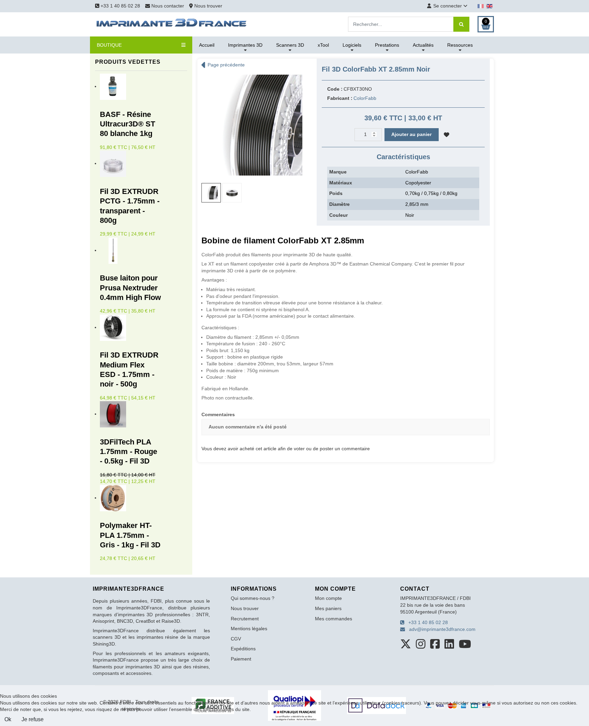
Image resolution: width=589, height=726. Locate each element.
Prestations (387, 45)
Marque (338, 172)
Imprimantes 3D (245, 45)
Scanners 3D (290, 45)
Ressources (460, 45)
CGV (236, 638)
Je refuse (32, 719)
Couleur (338, 215)
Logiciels (352, 45)
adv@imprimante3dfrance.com (440, 629)
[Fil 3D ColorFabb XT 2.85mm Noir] (251, 124)
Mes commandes (333, 618)
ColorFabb (364, 98)
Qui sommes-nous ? (252, 598)
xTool (323, 45)
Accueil (206, 45)
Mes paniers (328, 608)
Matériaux (340, 182)
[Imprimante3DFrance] (171, 24)
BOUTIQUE (109, 45)
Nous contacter (167, 6)
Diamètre (339, 204)
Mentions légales (249, 628)
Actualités (423, 45)
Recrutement (245, 618)
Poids (336, 193)
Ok (7, 719)
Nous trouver (207, 6)
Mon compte (328, 598)
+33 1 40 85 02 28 (119, 6)
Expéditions (243, 648)
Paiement (241, 659)
